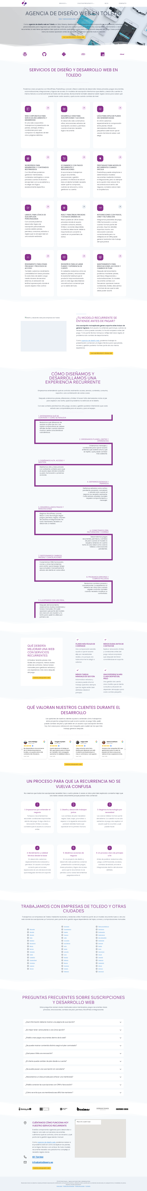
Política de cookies (80, 1186)
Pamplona (101, 929)
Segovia (100, 943)
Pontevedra (101, 932)
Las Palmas (67, 943)
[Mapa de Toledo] (100, 1138)
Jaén (65, 938)
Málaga (66, 960)
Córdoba (32, 963)
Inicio (60, 19)
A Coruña (66, 940)
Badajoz (32, 940)
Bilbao (31, 946)
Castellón (32, 957)
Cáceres (32, 952)
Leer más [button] (26, 756)
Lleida (65, 949)
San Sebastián (102, 938)
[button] (125, 749)
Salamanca (101, 935)
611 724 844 (37, 1157)
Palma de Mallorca (103, 926)
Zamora (100, 969)
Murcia (66, 963)
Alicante (32, 932)
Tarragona (101, 952)
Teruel (100, 955)
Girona (32, 969)
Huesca (66, 935)
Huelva (66, 932)
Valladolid (101, 963)
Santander (101, 940)
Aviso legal (59, 1186)
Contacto (88, 1186)
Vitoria (100, 966)
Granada (66, 926)
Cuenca (32, 966)
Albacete (32, 929)
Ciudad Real (33, 960)
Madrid (66, 957)
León (65, 946)
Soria (99, 949)
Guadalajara (67, 929)
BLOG (106, 3)
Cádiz (31, 955)
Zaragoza (101, 971)
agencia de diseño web (90, 340)
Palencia (66, 971)
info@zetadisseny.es (42, 1162)
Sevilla (100, 946)
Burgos (32, 949)
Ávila (31, 938)
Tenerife (100, 957)
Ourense (66, 966)
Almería (32, 935)
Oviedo (66, 969)
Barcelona (32, 943)
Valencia (100, 960)
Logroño (66, 952)
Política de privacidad (68, 1186)
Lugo (65, 955)
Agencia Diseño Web (69, 19)
